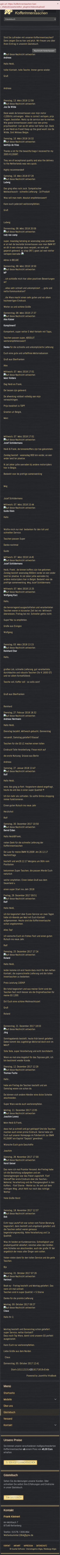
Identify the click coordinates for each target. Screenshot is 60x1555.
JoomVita (42, 1375)
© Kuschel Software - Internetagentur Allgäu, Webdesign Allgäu (33, 1549)
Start (13, 1369)
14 (29, 1369)
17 (36, 1369)
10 (18, 1369)
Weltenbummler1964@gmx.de (18, 1535)
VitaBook (52, 1375)
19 (41, 1369)
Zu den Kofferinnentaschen (20, 1462)
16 (34, 1369)
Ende (46, 1369)
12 (23, 1369)
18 (39, 1369)
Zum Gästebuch (14, 1497)
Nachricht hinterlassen (44, 51)
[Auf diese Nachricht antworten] (19, 54)
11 (21, 1369)
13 (26, 1369)
